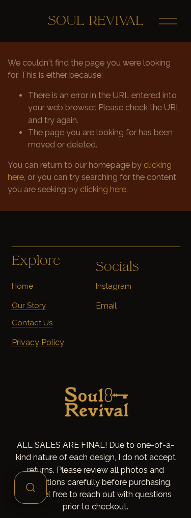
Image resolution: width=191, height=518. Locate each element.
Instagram (113, 286)
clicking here (103, 189)
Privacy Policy (38, 342)
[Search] (30, 487)
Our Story (29, 305)
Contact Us (32, 322)
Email (106, 306)
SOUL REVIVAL (96, 20)
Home (22, 286)
